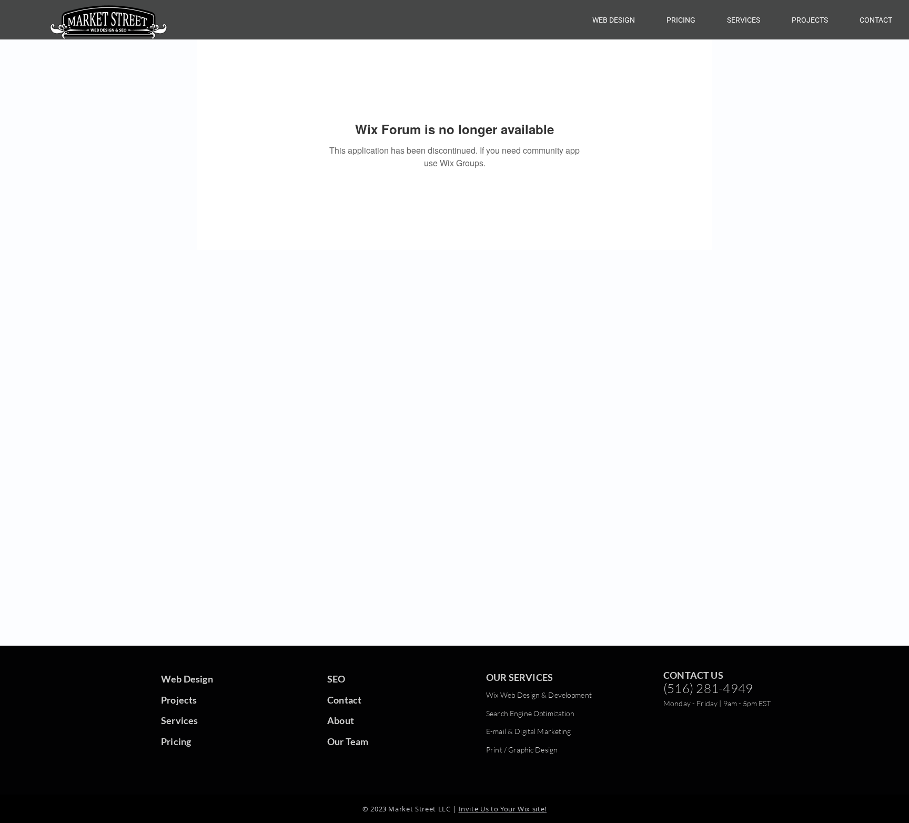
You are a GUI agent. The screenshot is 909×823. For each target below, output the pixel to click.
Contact (344, 700)
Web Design (187, 679)
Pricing (176, 741)
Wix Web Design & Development (539, 694)
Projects (179, 700)
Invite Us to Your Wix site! (503, 809)
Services (179, 720)
